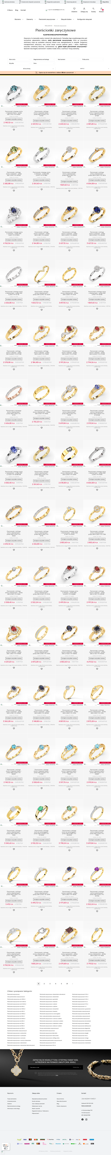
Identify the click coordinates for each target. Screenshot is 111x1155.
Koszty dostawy (36, 1101)
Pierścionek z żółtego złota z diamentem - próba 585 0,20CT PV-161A (69, 293)
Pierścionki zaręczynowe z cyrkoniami (16, 1035)
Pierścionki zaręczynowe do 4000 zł (16, 1013)
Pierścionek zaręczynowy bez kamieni (81, 1021)
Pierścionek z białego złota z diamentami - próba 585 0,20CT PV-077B (14, 293)
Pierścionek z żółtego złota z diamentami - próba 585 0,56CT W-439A (41, 893)
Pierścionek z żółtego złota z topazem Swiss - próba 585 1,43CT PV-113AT (69, 772)
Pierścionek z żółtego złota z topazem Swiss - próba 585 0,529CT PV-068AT (69, 114)
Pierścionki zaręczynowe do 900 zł (15, 1028)
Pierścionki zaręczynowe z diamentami (17, 1042)
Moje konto (10, 1093)
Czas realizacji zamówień (38, 1103)
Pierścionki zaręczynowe (13, 994)
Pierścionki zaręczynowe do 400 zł (15, 1011)
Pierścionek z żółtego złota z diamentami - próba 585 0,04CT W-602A (41, 293)
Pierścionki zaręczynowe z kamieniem (81, 1042)
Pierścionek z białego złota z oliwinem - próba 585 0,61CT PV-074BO (41, 174)
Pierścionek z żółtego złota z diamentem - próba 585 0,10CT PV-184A (41, 412)
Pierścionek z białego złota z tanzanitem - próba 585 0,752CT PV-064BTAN (14, 473)
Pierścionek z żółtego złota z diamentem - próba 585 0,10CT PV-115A (97, 711)
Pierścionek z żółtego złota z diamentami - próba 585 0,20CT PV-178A (97, 533)
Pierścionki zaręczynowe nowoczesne (81, 1030)
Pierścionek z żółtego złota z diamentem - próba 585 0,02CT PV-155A (41, 954)
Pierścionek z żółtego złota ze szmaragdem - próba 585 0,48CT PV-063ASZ (69, 833)
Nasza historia (60, 1098)
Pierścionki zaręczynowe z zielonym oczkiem (51, 1025)
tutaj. (57, 1075)
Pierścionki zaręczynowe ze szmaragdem (50, 1013)
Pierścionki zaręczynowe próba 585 (81, 1013)
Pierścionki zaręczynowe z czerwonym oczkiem (51, 1021)
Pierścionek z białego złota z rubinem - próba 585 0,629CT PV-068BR (69, 592)
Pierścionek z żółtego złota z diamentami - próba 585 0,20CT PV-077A (41, 534)
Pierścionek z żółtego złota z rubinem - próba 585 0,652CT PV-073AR (97, 352)
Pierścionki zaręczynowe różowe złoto (49, 1035)
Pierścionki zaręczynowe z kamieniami (81, 1040)
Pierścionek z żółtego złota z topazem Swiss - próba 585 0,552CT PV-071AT (42, 114)
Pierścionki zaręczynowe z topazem (48, 1011)
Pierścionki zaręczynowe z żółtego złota (49, 1038)
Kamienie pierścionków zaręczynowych (17, 1030)
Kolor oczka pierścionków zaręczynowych (50, 1016)
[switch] (6, 1148)
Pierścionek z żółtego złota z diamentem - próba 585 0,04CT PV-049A (69, 473)
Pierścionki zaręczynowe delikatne (80, 1023)
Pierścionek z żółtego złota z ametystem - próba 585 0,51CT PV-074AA (42, 474)
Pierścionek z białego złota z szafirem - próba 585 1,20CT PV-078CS (14, 233)
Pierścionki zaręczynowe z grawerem (81, 1008)
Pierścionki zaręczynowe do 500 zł (15, 1016)
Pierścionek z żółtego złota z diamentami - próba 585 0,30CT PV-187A (97, 174)
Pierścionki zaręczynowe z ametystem (16, 1033)
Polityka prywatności (55, 1151)
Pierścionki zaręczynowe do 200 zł (15, 1006)
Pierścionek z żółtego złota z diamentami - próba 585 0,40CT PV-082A (14, 894)
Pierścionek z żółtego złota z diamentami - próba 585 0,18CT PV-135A (41, 652)
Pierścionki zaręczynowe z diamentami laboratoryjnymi (21, 1045)
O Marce (10, 10)
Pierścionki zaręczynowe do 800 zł (15, 1025)
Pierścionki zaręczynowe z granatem (49, 999)
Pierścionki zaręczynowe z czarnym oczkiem (51, 1018)
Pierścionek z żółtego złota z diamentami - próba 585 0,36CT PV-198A (97, 833)
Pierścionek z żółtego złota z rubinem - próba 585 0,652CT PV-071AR (13, 352)
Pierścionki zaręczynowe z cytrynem (16, 1038)
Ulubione (9, 1103)
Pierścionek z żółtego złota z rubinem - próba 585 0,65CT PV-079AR (69, 352)
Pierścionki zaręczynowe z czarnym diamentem (19, 1040)
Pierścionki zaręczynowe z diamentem (49, 996)
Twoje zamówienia (11, 1098)
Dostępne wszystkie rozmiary (14, 119)
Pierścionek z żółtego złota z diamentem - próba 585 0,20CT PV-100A (97, 954)
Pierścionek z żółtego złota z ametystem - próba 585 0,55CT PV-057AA (97, 894)
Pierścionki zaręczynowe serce (79, 1035)
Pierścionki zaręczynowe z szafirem (48, 1006)
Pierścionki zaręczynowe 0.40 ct (80, 999)
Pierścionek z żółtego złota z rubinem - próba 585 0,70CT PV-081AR (97, 592)
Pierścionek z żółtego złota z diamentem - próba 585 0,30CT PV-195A (69, 711)
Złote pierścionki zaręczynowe (47, 1030)
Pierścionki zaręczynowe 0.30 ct (80, 994)
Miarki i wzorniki (36, 1108)
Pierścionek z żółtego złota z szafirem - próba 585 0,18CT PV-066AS (42, 233)
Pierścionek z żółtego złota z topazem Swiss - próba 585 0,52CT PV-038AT (97, 772)
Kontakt (23, 10)
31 (67, 984)
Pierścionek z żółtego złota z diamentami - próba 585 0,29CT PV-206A (14, 955)
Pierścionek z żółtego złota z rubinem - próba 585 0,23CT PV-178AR (41, 352)
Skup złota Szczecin (62, 1101)
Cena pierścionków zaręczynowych (16, 996)
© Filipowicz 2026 (43, 1151)
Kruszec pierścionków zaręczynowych (49, 1028)
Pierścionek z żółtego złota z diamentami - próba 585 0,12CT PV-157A (41, 592)
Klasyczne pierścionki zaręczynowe (81, 1018)
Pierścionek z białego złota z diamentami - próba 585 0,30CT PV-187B (97, 473)
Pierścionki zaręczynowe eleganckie (81, 1028)
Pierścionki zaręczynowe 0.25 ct (48, 1045)
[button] (13, 130)
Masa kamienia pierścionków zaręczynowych (51, 1040)
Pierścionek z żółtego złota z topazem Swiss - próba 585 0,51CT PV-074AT (97, 114)
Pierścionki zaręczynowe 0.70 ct (80, 1004)
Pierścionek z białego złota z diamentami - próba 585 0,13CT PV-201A (69, 533)
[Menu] (9, 1144)
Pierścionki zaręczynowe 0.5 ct (80, 1001)
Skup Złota (106, 2)
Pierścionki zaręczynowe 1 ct (79, 1006)
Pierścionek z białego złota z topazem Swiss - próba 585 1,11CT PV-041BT (14, 113)
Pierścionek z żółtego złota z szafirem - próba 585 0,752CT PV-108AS (69, 652)
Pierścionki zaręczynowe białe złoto (48, 1033)
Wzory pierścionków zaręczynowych (81, 1016)
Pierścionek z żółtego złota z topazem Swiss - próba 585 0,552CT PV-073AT (42, 772)
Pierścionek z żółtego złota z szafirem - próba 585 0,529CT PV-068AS (69, 233)
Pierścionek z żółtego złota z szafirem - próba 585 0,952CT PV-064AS (97, 233)
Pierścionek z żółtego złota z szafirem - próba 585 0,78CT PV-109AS (14, 711)
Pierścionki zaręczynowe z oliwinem (48, 1001)
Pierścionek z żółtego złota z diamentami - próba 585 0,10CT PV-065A (69, 174)
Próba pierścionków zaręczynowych (81, 1011)
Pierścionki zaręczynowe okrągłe (80, 1033)
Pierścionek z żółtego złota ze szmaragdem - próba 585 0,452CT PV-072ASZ (41, 833)
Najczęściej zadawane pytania (39, 1098)
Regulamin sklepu (67, 1151)
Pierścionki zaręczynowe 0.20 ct (48, 1042)
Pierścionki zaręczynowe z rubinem (48, 1004)
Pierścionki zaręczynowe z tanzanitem (49, 1008)
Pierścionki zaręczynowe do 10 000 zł (16, 1001)
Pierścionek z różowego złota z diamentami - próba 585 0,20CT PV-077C (13, 413)
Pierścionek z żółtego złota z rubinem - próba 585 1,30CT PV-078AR (13, 652)
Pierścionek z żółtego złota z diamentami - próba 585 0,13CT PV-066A (14, 534)
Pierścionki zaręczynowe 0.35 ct (80, 996)
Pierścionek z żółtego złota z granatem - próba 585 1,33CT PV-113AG (69, 954)
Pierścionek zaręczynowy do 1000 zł (16, 999)
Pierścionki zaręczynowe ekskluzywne (81, 1025)
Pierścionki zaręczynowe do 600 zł (15, 1021)
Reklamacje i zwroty (37, 1106)
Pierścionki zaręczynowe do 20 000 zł (16, 1004)
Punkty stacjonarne (61, 1106)
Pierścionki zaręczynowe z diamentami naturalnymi (52, 994)
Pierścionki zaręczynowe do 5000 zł (16, 1018)
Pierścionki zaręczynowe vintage (80, 1038)
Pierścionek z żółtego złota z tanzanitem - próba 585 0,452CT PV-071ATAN (97, 413)
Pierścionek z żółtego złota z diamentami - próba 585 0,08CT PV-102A (14, 833)
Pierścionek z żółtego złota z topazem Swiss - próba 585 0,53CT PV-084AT (14, 772)
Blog (16, 10)
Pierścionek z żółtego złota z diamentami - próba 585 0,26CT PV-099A (69, 413)
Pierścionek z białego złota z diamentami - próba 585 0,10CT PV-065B (97, 293)
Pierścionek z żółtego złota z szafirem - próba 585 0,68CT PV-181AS (69, 893)
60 (26, 68)
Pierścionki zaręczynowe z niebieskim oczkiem (51, 1023)
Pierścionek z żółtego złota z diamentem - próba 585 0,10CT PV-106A (14, 592)
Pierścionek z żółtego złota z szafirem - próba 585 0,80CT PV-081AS (42, 711)
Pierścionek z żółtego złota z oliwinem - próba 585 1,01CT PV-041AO (14, 174)
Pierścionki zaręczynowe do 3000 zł (16, 1008)
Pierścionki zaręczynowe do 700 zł (15, 1023)
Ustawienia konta (11, 1101)
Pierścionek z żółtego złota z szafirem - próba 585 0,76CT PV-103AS (97, 652)
